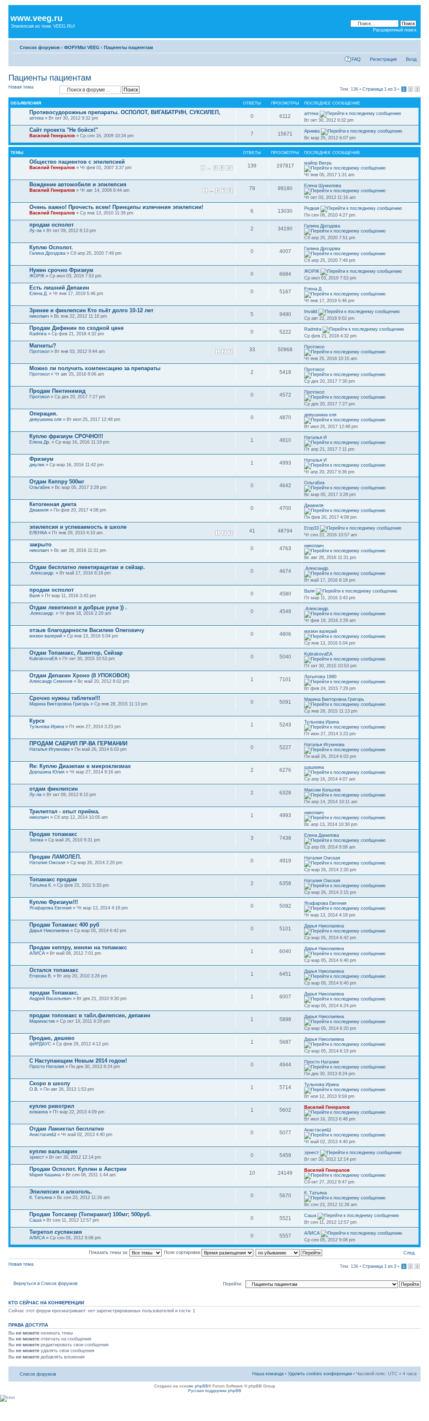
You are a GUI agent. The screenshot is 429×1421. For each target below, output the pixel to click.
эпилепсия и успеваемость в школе (78, 527)
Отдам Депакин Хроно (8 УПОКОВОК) (79, 675)
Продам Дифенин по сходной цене (76, 328)
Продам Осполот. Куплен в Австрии (78, 1169)
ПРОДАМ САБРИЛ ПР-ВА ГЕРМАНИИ (78, 743)
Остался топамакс (53, 970)
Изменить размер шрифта (410, 46)
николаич (39, 316)
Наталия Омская (47, 862)
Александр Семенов (50, 681)
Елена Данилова (321, 835)
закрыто (40, 544)
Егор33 (311, 527)
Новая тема (21, 86)
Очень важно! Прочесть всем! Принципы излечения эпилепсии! (116, 207)
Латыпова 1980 (320, 676)
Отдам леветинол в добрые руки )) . (78, 607)
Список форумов (40, 47)
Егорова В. (40, 975)
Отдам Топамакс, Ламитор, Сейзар (76, 653)
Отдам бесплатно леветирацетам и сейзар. (87, 567)
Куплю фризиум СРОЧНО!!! (66, 436)
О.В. (34, 1089)
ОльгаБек (39, 487)
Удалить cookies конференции (320, 1373)
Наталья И (315, 437)
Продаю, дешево (52, 1038)
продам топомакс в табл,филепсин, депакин (89, 1015)
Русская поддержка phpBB (214, 1390)
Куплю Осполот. (51, 247)
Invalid (310, 311)
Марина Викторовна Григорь (59, 703)
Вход (411, 59)
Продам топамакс (53, 834)
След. (409, 1252)
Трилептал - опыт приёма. (64, 811)
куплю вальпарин (53, 1151)
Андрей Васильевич (50, 998)
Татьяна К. (40, 885)
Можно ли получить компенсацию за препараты (94, 368)
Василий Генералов (52, 135)
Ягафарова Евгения (50, 907)
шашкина (314, 767)
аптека (36, 117)
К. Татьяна (40, 1197)
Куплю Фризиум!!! (53, 902)
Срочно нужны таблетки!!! (64, 698)
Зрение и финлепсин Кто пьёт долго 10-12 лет (91, 310)
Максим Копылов (322, 789)
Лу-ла (35, 230)
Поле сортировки (183, 1252)
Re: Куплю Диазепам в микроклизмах (80, 766)
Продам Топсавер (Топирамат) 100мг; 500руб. (90, 1214)
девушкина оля (45, 419)
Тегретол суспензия (55, 1232)
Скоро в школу (49, 1083)
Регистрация (383, 59)
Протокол (39, 351)
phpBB (201, 1386)
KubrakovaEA (43, 658)
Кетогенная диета (52, 504)
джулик (36, 464)
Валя (34, 595)
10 (229, 168)
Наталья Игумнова (49, 749)
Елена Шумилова (322, 185)
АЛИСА (37, 953)
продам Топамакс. (54, 993)
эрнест (36, 1157)
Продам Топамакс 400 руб (64, 925)
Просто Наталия (46, 1066)
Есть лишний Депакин (59, 288)
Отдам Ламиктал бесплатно (66, 1129)
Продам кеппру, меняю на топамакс (78, 947)
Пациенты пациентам (128, 47)
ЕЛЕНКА (38, 532)
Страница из (379, 88)
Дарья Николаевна (49, 930)
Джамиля (39, 509)
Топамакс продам (53, 879)
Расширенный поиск (394, 29)
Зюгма (36, 839)
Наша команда (268, 1373)
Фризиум (41, 459)
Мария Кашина (45, 1174)
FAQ (356, 59)
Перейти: (232, 1283)
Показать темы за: (109, 1252)
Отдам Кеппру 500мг (56, 481)
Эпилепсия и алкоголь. (60, 1192)
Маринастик (42, 1021)
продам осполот (51, 225)
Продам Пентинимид (57, 391)
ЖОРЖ (36, 275)
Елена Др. (39, 441)
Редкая (311, 208)
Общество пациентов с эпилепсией (77, 162)
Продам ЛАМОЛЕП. (55, 857)
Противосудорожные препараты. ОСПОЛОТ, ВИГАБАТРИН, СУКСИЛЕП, (124, 112)
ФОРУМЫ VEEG (82, 47)
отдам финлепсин (53, 789)
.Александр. (41, 572)
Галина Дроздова (322, 225)
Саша (35, 1219)
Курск (37, 721)
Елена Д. (38, 293)
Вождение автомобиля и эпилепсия (78, 184)
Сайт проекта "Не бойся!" (63, 130)
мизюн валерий (45, 635)
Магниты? (42, 345)
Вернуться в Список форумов (45, 1283)
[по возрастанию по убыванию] (289, 1252)
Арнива (312, 130)
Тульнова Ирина (46, 726)
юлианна (38, 1111)
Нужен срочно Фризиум (61, 270)
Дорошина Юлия (47, 771)
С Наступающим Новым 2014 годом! (78, 1061)
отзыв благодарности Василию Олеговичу (86, 630)
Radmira (38, 333)
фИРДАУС (40, 1043)
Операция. (43, 413)
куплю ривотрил (51, 1106)
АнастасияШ (42, 1134)
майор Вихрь (318, 162)
